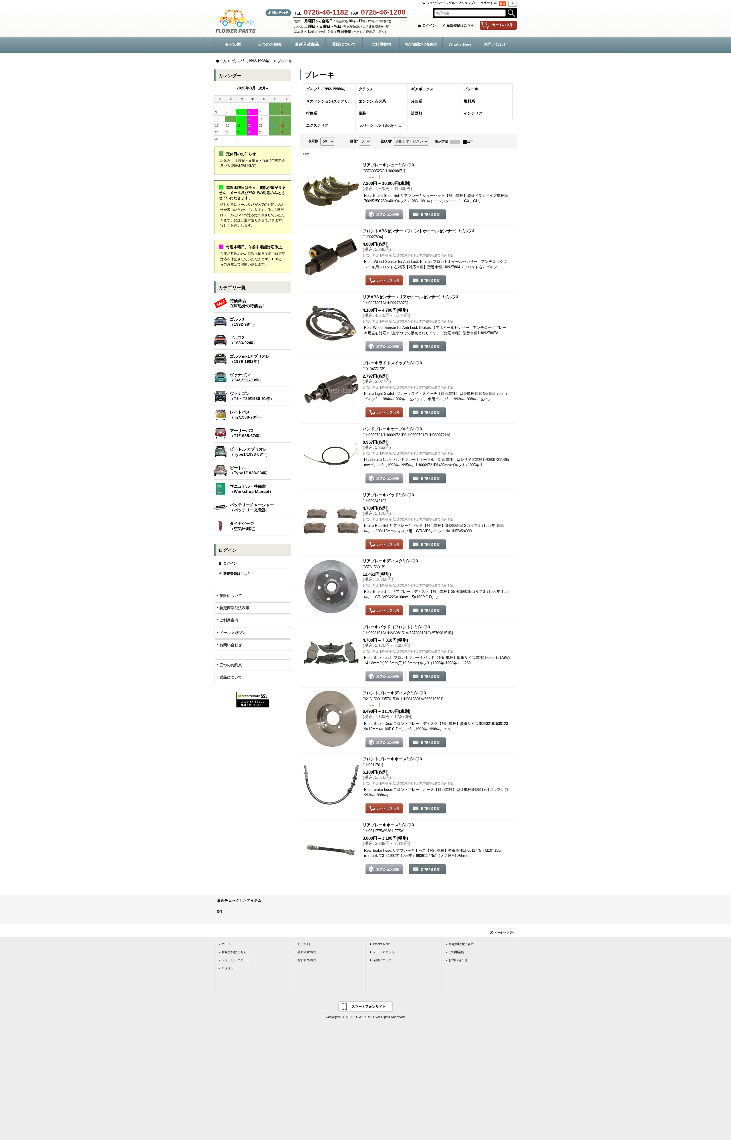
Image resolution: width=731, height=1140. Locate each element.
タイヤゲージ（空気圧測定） (244, 526)
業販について (231, 595)
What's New (381, 944)
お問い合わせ (231, 645)
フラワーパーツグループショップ (451, 3)
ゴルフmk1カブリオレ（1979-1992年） (250, 359)
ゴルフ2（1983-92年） (243, 340)
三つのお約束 (231, 665)
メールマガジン (233, 633)
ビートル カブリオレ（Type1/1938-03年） (250, 452)
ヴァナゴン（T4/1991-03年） (246, 377)
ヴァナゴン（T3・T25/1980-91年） (252, 396)
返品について (231, 677)
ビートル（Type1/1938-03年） (250, 470)
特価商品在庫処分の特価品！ (248, 303)
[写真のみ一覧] (456, 141)
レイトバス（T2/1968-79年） (246, 414)
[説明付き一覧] (469, 141)
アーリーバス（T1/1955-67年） (246, 433)
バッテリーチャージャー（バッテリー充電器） (252, 507)
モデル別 (303, 944)
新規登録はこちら (460, 25)
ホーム (226, 944)
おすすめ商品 (306, 960)
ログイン (429, 25)
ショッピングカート (236, 960)
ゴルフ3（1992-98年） (243, 322)
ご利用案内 (229, 620)
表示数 (314, 141)
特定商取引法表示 (234, 608)
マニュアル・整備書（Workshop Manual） (251, 489)
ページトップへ (505, 932)
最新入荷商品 (306, 952)
